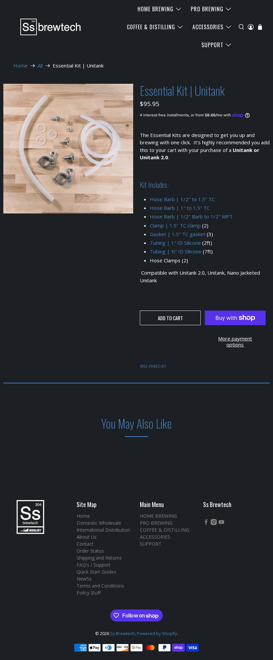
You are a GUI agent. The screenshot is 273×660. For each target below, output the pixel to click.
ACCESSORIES (207, 27)
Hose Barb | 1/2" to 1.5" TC (182, 199)
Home (20, 65)
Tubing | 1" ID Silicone (175, 242)
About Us (87, 537)
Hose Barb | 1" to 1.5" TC (180, 207)
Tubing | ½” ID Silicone (175, 251)
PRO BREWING (207, 9)
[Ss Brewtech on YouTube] (221, 523)
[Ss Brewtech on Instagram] (214, 523)
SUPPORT (212, 45)
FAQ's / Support (94, 565)
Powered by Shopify (157, 633)
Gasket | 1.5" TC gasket (177, 234)
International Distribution (103, 530)
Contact (85, 544)
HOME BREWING (155, 9)
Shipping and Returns (99, 558)
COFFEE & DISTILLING (151, 27)
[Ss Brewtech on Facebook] (206, 523)
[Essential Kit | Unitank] (68, 148)
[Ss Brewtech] (47, 27)
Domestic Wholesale (99, 523)
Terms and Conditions (100, 586)
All (40, 65)
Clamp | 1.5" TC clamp (175, 225)
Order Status (90, 551)
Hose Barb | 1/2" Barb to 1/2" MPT (191, 216)
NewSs (84, 579)
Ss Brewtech (122, 633)
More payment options (235, 341)
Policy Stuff (89, 593)
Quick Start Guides (96, 572)
